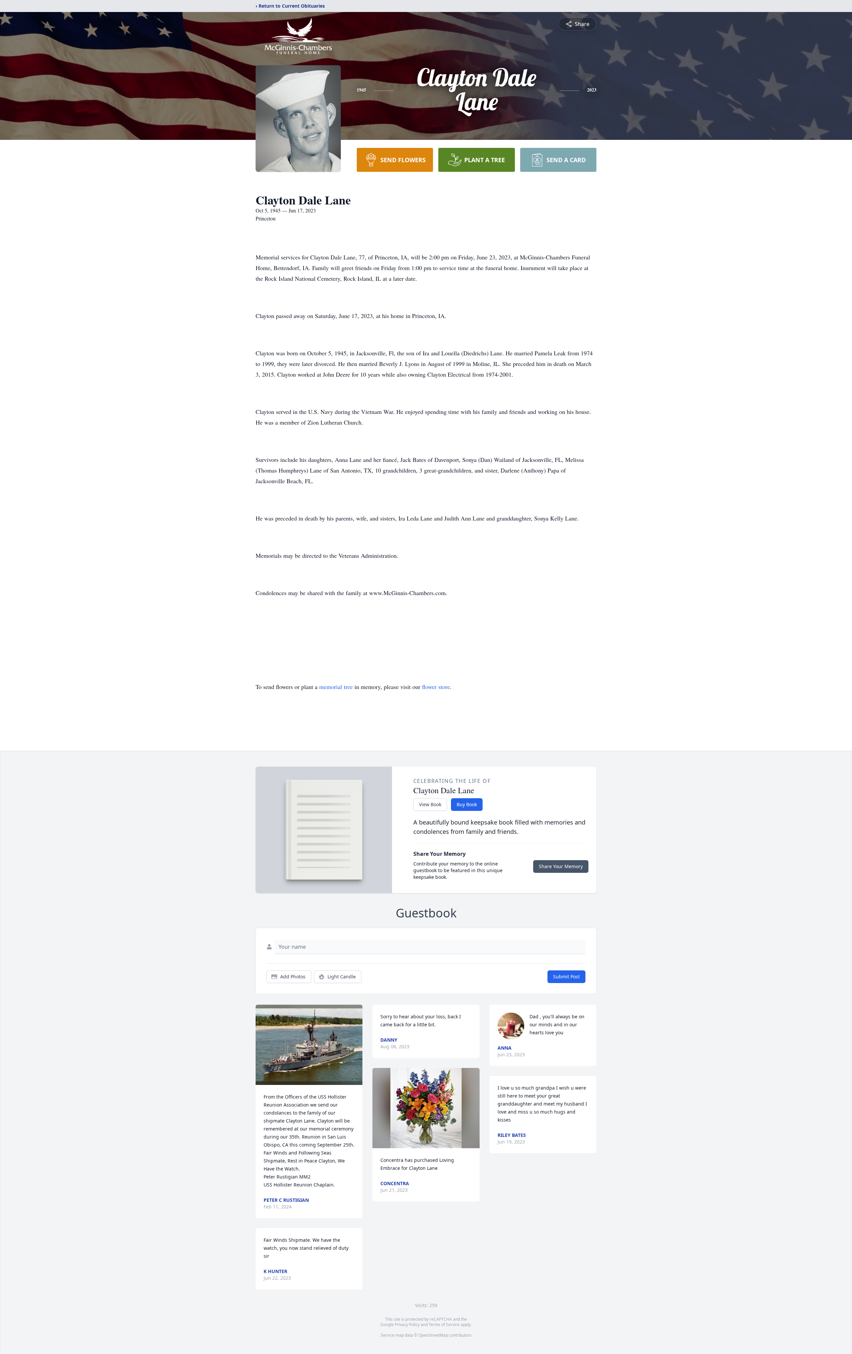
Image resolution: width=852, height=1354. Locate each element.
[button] (309, 1045)
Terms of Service (444, 1324)
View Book (430, 804)
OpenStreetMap (433, 1335)
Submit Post (566, 976)
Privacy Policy (407, 1324)
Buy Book (467, 804)
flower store (436, 687)
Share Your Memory (561, 866)
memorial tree (336, 687)
